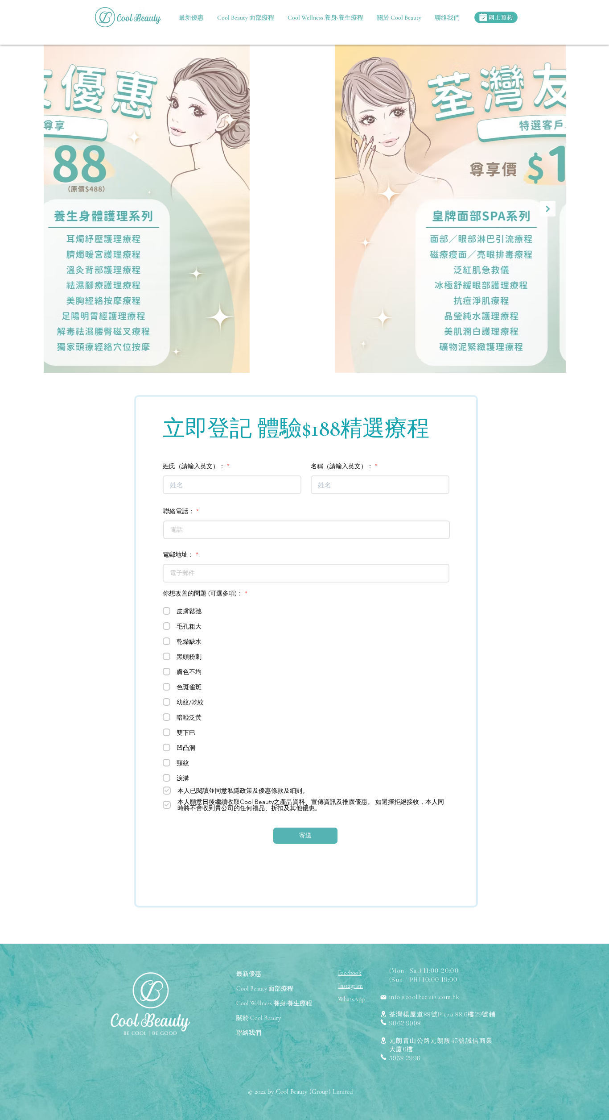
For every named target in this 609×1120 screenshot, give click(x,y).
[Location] (383, 1014)
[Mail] (383, 997)
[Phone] (383, 1022)
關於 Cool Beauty (258, 1018)
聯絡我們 (248, 1033)
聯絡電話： (178, 511)
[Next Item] (548, 209)
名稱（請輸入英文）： (342, 466)
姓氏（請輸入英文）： (194, 466)
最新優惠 (248, 974)
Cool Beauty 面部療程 (264, 988)
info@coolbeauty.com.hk (424, 997)
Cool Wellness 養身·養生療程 (274, 1003)
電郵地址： (178, 554)
